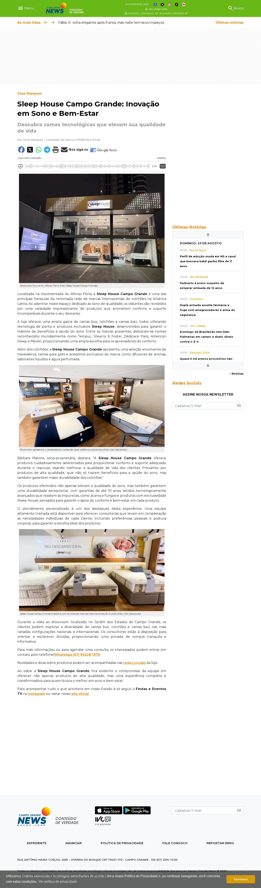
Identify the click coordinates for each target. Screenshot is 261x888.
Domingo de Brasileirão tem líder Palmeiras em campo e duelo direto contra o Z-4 (206, 336)
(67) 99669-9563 (157, 9)
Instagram (36, 694)
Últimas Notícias (189, 227)
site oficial (80, 694)
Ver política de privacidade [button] (58, 881)
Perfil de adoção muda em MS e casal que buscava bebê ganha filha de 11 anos (208, 261)
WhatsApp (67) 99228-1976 (77, 655)
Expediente (36, 843)
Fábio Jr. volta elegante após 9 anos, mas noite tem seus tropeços (111, 22)
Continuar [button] (241, 879)
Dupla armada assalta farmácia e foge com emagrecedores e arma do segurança (207, 310)
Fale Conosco (175, 843)
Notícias (236, 373)
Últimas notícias (230, 22)
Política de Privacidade (122, 843)
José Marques (29, 93)
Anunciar (73, 843)
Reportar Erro (220, 843)
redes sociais (134, 663)
